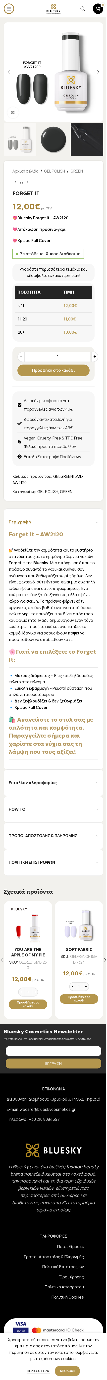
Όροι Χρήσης (71, 1277)
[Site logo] (53, 8)
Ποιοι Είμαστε (70, 1246)
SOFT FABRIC (79, 949)
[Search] (83, 9)
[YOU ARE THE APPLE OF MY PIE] (28, 925)
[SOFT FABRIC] (79, 925)
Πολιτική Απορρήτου (64, 1287)
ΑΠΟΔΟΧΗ (67, 1371)
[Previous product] (15, 183)
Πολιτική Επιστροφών (63, 1266)
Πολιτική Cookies (68, 1297)
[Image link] (54, 1150)
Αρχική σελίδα (25, 171)
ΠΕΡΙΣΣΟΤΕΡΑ (38, 1371)
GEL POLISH (54, 171)
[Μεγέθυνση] (13, 112)
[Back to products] (21, 183)
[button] (9, 72)
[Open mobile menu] (9, 9)
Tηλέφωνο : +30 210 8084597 (33, 1119)
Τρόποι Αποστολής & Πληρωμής (53, 1256)
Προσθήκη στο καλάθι (53, 370)
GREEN (76, 171)
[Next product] (27, 183)
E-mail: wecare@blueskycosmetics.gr (41, 1109)
